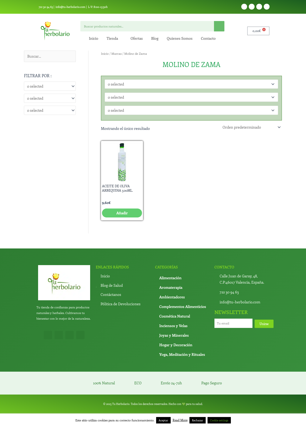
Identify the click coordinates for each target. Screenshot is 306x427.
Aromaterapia (170, 287)
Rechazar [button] (197, 420)
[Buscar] (219, 26)
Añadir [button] (122, 212)
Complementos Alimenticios (182, 306)
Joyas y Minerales (174, 335)
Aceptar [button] (163, 420)
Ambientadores (172, 296)
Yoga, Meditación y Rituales (182, 354)
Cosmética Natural (174, 316)
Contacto (208, 38)
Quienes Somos (180, 38)
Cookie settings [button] (219, 420)
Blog (154, 38)
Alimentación (170, 277)
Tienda (112, 38)
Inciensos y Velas (173, 325)
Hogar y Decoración (175, 344)
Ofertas (137, 38)
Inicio (93, 38)
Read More (180, 420)
